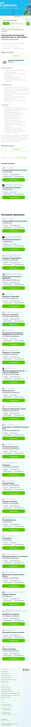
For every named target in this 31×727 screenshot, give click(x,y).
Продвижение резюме (7, 691)
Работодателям (26, 16)
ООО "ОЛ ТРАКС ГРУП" (13, 28)
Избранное (27, 19)
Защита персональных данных (9, 679)
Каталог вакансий (5, 687)
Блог (2, 699)
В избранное (17, 56)
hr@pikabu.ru (4, 719)
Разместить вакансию (6, 677)
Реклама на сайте (5, 675)
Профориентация (5, 689)
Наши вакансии (5, 673)
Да (6, 23)
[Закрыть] (24, 19)
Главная (3, 28)
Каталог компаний (6, 697)
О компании (4, 671)
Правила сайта (5, 681)
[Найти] (28, 23)
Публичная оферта (6, 725)
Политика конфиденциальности (9, 723)
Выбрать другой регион (17, 23)
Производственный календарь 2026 (10, 693)
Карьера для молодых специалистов (10, 695)
